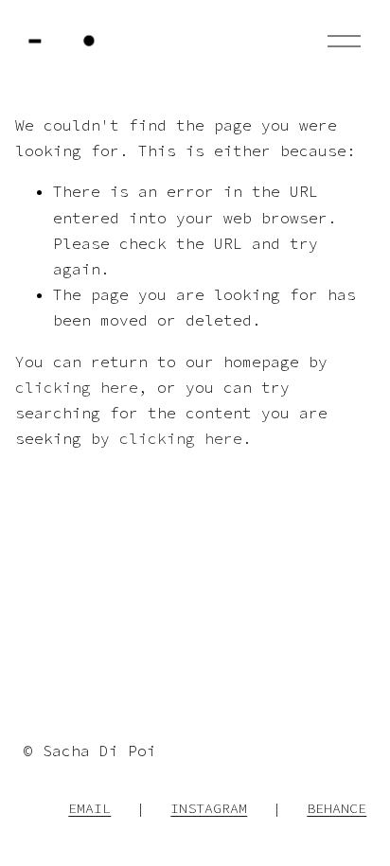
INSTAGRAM (208, 808)
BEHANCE (336, 808)
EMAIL (89, 808)
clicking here (76, 387)
